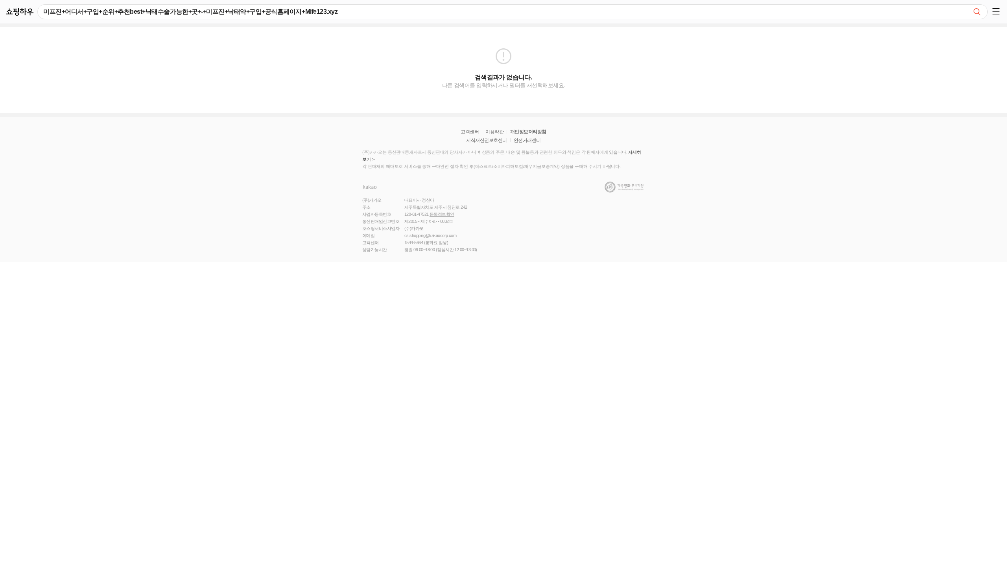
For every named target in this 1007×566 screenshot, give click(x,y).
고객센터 (470, 131)
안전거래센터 (527, 140)
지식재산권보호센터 (486, 140)
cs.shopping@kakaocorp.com (430, 235)
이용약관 (494, 131)
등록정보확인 (442, 214)
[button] (997, 12)
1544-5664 (413, 242)
